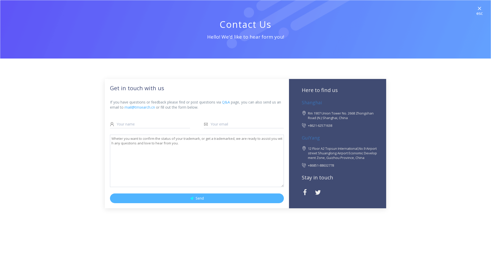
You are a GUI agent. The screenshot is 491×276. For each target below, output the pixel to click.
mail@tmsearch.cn (140, 107)
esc (479, 13)
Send (200, 198)
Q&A (226, 102)
